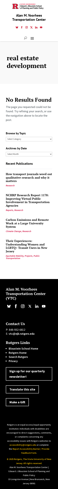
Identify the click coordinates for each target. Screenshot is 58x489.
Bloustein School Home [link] (23, 348)
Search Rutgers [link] (18, 357)
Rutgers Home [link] (18, 353)
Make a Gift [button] (17, 402)
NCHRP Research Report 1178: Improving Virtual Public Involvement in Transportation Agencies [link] (28, 200)
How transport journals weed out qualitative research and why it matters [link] (29, 177)
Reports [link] (9, 210)
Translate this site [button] (22, 389)
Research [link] (10, 185)
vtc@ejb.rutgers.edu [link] (21, 333)
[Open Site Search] (25, 38)
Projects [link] (28, 255)
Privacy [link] (13, 361)
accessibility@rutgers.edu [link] (23, 444)
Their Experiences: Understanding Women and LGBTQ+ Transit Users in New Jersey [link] (26, 246)
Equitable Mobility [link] (15, 255)
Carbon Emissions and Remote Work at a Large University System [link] (27, 223)
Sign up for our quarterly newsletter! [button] (27, 374)
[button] (32, 38)
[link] (17, 28)
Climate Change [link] (13, 231)
